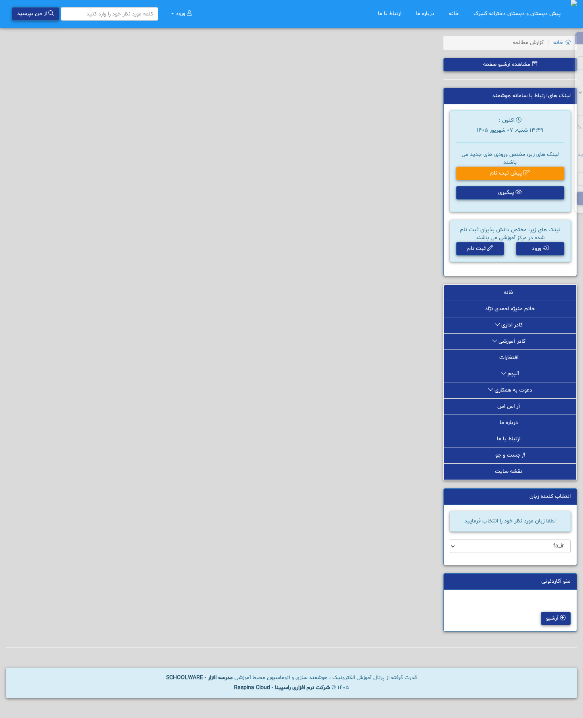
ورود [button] (537, 248)
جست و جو (508, 455)
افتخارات (509, 357)
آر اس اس (509, 406)
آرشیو (553, 618)
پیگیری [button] (507, 192)
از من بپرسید (32, 13)
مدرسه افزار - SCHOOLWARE (199, 678)
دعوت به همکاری (512, 390)
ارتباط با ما (390, 13)
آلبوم (512, 374)
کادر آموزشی (512, 341)
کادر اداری (512, 325)
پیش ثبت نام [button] (507, 173)
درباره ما (426, 13)
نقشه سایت (509, 471)
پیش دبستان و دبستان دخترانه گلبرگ (517, 13)
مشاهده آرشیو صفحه (507, 64)
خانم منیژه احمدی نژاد (510, 309)
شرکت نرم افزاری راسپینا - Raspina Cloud (282, 687)
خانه (454, 13)
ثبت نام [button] (477, 248)
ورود (180, 13)
